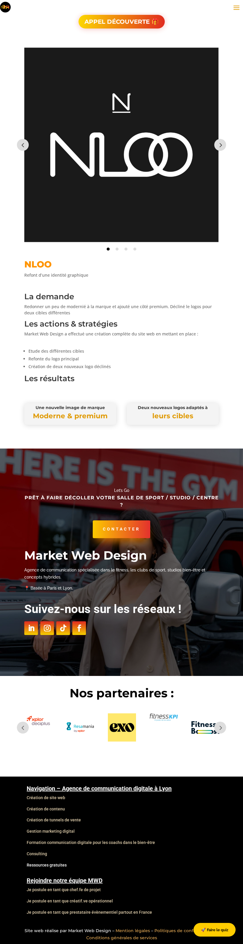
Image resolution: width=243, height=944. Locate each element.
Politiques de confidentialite (184, 930)
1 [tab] (108, 249)
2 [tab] (117, 249)
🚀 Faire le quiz (214, 929)
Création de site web (46, 797)
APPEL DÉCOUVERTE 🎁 (121, 21)
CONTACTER (121, 529)
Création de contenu (46, 809)
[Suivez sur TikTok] (63, 628)
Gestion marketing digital (51, 831)
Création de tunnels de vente (54, 820)
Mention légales (133, 930)
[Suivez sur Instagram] (47, 628)
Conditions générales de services (121, 937)
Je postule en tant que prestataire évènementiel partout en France (89, 912)
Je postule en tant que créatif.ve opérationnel (70, 901)
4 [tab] (134, 249)
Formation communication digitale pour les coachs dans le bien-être (91, 842)
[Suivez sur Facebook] (79, 628)
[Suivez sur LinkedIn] (31, 628)
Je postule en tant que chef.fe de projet (64, 889)
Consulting (37, 853)
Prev (23, 145)
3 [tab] (125, 249)
